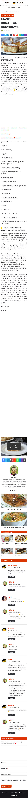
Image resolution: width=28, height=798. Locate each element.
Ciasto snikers (5, 543)
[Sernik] (7, 551)
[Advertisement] (14, 111)
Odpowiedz (11, 576)
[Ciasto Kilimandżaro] (21, 551)
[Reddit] (17, 35)
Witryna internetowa (6, 774)
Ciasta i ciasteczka (14, 12)
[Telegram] (22, 35)
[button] (14, 446)
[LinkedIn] (8, 35)
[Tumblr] (11, 35)
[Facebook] (2, 35)
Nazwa (3, 762)
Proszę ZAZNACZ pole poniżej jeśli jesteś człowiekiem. (13, 780)
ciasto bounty (5, 134)
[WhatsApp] (20, 35)
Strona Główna (5, 12)
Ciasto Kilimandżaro (20, 556)
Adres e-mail (4, 768)
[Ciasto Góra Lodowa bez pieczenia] (21, 538)
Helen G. (5, 31)
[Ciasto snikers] (7, 538)
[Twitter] (5, 35)
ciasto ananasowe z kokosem (10, 138)
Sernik (3, 556)
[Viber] (25, 35)
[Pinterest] (14, 35)
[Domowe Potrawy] (14, 2)
